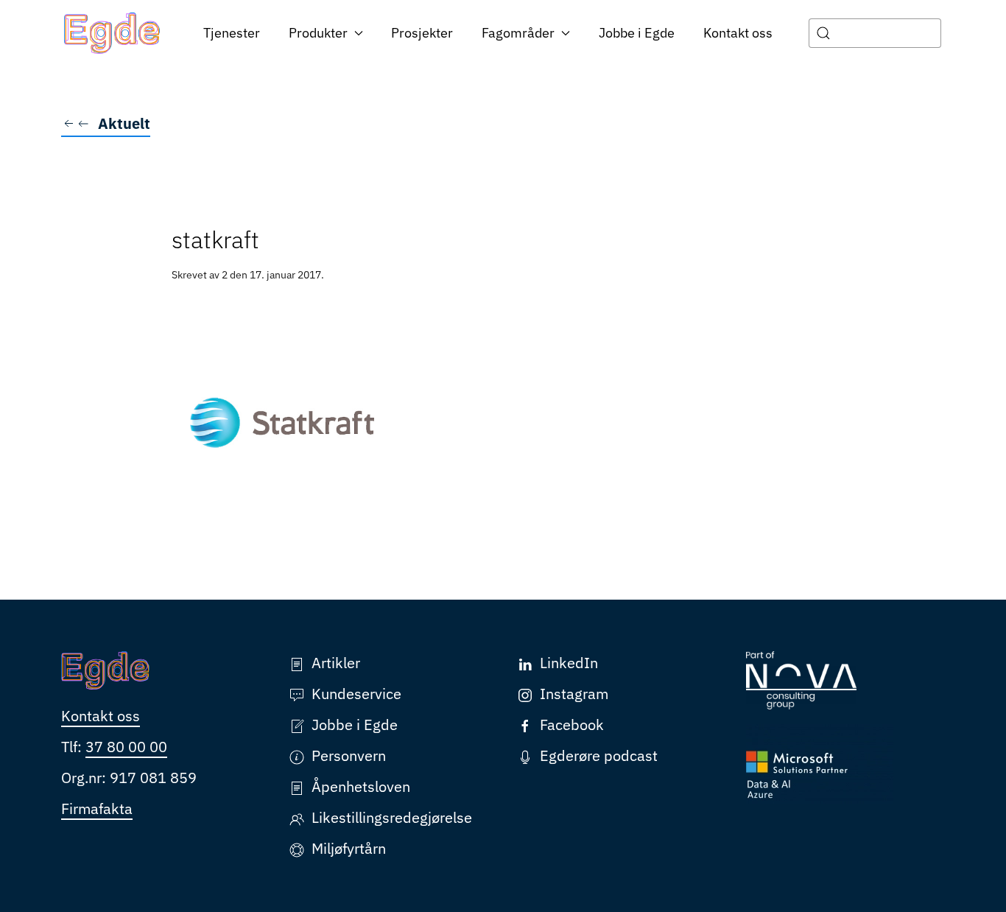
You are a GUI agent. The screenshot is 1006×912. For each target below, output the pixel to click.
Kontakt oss (738, 32)
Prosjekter (422, 32)
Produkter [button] (318, 32)
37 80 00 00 (126, 747)
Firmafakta (97, 808)
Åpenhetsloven (361, 786)
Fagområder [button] (518, 32)
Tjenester (231, 32)
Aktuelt (124, 123)
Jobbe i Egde (637, 32)
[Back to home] (112, 33)
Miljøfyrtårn (349, 848)
